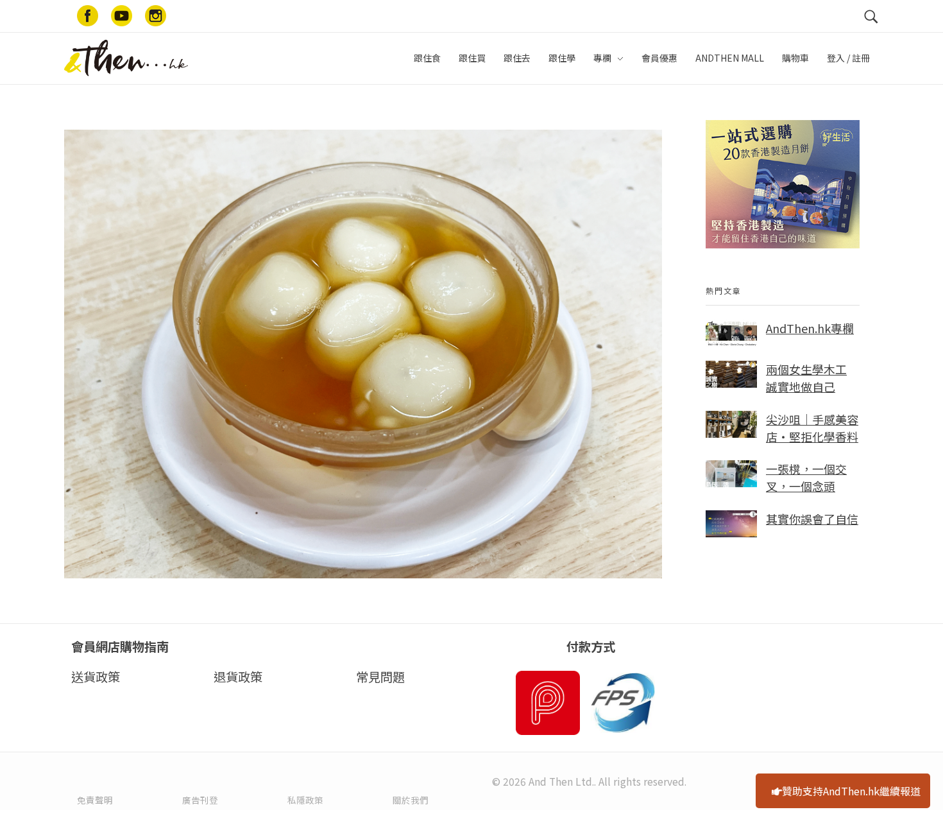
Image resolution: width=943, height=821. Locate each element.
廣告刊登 (200, 799)
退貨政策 (238, 677)
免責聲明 (95, 799)
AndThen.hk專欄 (810, 328)
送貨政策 (95, 677)
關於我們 (411, 799)
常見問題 (380, 677)
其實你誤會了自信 (812, 518)
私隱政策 (305, 799)
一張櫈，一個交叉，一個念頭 (806, 477)
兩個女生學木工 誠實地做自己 (806, 378)
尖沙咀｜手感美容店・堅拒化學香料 (812, 428)
